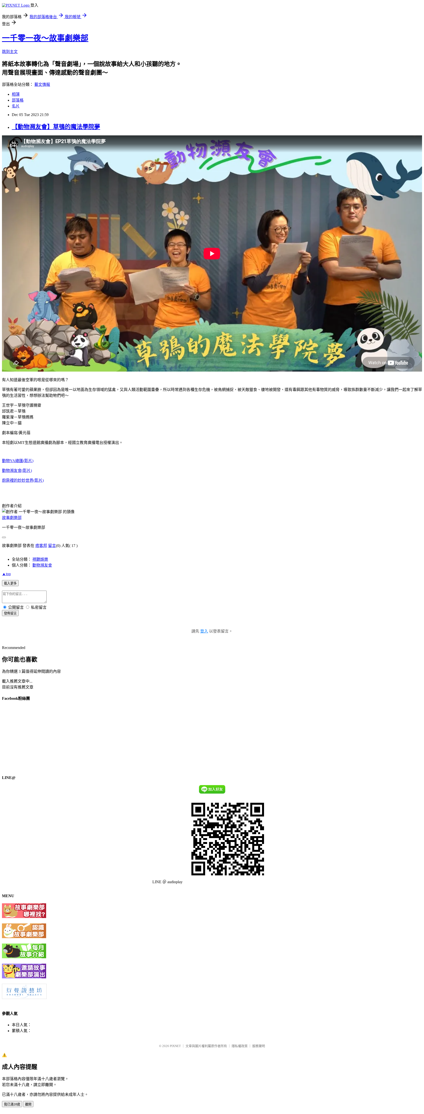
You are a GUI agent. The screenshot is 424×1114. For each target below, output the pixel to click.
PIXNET (175, 1046)
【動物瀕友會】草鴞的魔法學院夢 (56, 127)
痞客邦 (41, 546)
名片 (16, 106)
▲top (6, 574)
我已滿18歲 (12, 1104)
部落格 (18, 100)
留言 (52, 546)
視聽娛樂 (40, 559)
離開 (28, 1104)
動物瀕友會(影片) (17, 470)
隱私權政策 (240, 1046)
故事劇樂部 (12, 518)
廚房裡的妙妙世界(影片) (23, 480)
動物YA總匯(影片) (17, 461)
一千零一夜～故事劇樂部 (45, 38)
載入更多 (10, 583)
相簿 (16, 94)
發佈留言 (10, 613)
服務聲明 (258, 1046)
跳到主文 (10, 52)
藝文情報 (42, 84)
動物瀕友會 (42, 565)
